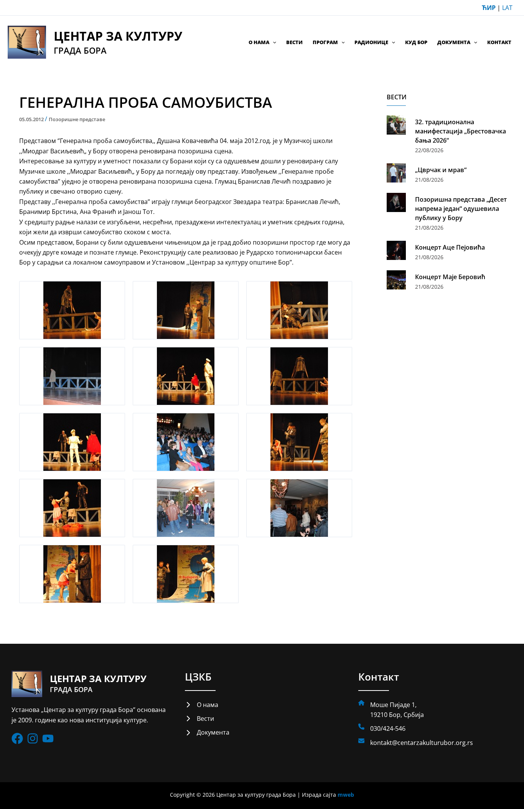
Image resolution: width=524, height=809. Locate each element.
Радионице (371, 42)
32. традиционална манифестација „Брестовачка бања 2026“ (460, 131)
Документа (453, 42)
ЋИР (489, 7)
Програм (325, 42)
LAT (507, 7)
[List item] (17, 738)
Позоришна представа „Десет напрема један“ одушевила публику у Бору (461, 208)
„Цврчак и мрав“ (440, 170)
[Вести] (199, 718)
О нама (259, 42)
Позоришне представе (77, 119)
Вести (294, 42)
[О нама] (201, 705)
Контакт (499, 42)
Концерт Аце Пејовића (450, 247)
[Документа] (207, 732)
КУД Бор (416, 42)
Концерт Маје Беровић (450, 277)
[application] (272, 42)
